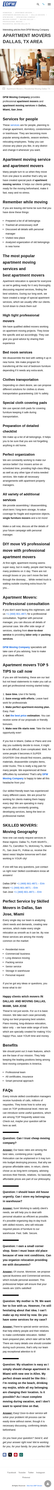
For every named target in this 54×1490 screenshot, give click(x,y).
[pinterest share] (15, 1455)
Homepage (7, 12)
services (15, 125)
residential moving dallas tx (16, 24)
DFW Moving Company (25, 17)
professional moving (13, 21)
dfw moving (8, 17)
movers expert (10, 19)
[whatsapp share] (21, 1455)
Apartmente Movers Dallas (15, 15)
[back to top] (47, 1483)
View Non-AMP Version (34, 1486)
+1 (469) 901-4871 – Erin (30, 883)
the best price (18, 715)
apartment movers (23, 12)
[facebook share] (4, 1455)
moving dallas (26, 19)
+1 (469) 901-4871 (16, 613)
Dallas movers (38, 15)
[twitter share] (10, 1455)
